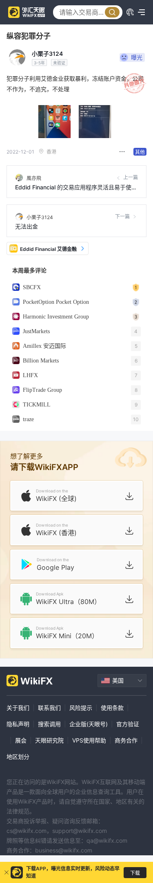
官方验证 (127, 723)
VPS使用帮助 (89, 740)
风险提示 (80, 707)
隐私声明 (18, 723)
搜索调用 (49, 723)
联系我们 (49, 707)
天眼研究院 (49, 740)
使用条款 (112, 707)
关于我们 (18, 707)
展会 (21, 740)
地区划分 (18, 756)
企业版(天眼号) (88, 723)
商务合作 (126, 740)
